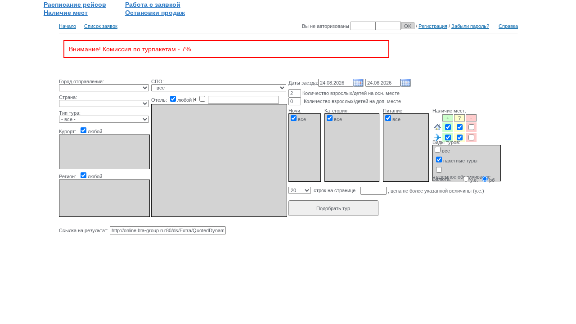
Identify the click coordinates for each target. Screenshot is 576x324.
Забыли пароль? (470, 26)
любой (95, 131)
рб (492, 180)
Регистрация (432, 26)
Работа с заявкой (152, 4)
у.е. (474, 180)
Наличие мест (66, 12)
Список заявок (100, 26)
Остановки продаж (155, 12)
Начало (67, 26)
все (302, 119)
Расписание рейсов (75, 4)
